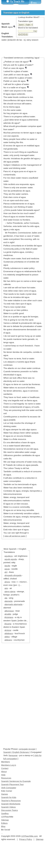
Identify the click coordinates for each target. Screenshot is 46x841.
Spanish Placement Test (12, 784)
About (4, 771)
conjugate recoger (27, 749)
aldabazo (8, 633)
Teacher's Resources (11, 800)
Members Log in (8, 765)
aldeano (8, 640)
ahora (7, 582)
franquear (13, 755)
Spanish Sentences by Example (16, 781)
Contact (4, 768)
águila (7, 566)
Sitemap (5, 820)
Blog (3, 826)
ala (5, 598)
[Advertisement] (23, 676)
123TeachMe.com (29, 836)
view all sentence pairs (14, 536)
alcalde (7, 614)
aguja (7, 569)
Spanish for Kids (8, 797)
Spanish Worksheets (10, 804)
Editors (4, 823)
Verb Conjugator (8, 788)
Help (3, 775)
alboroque (9, 611)
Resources (6, 778)
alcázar (7, 630)
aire (6, 588)
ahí (5, 572)
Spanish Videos (8, 807)
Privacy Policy (25, 839)
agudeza (8, 556)
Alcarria (7, 624)
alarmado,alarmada (13, 604)
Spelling (5, 813)
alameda (8, 601)
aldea (7, 637)
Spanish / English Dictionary (16, 752)
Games (4, 794)
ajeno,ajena (9, 591)
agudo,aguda (10, 559)
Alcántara (8, 617)
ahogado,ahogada (13, 575)
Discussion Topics (9, 810)
